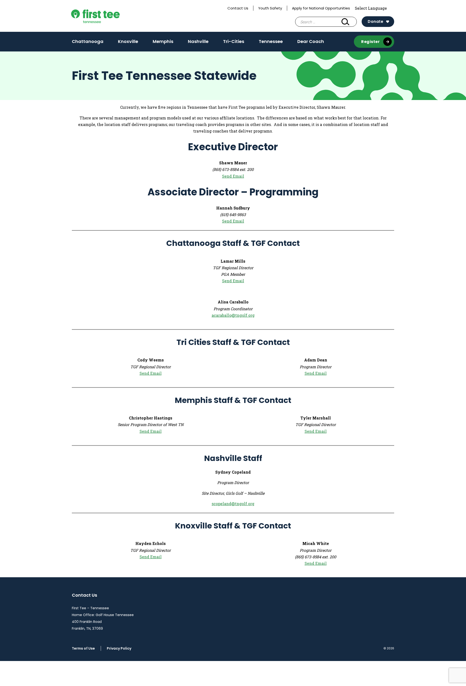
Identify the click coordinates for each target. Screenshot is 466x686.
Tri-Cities (233, 43)
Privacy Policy (119, 648)
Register (370, 41)
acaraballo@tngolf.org (233, 315)
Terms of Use (83, 648)
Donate (375, 21)
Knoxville (128, 43)
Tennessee (271, 41)
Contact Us (237, 8)
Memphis (163, 43)
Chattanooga (87, 43)
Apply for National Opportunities (321, 8)
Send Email (233, 176)
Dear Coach (310, 41)
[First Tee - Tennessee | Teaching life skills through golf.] (106, 15)
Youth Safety (270, 8)
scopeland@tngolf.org (233, 503)
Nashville (198, 43)
